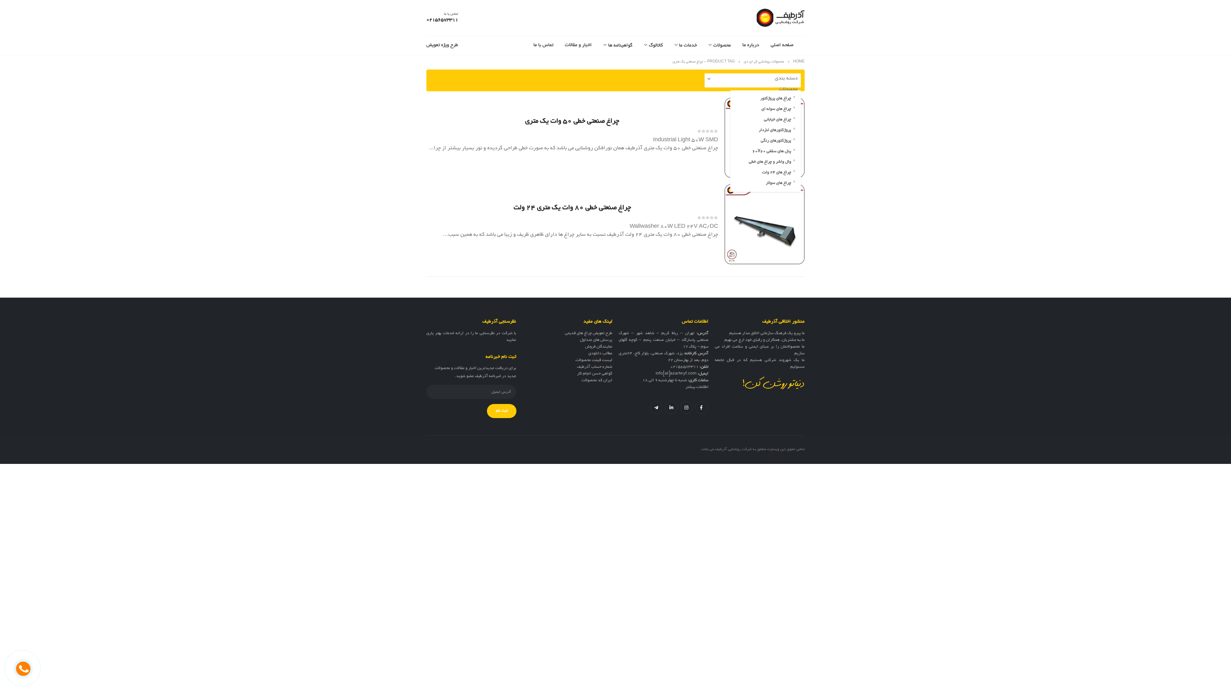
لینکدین (671, 407)
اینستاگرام (686, 407)
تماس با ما (543, 45)
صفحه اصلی (782, 45)
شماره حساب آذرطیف (594, 367)
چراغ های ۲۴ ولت (776, 172)
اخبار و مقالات (578, 45)
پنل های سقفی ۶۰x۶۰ (771, 151)
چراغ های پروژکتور (775, 98)
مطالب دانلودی (600, 353)
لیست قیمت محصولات (593, 360)
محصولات (722, 45)
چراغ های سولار (778, 183)
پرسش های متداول (596, 340)
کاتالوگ (656, 45)
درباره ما (750, 45)
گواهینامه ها (620, 45)
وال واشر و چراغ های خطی (770, 162)
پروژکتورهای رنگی (776, 141)
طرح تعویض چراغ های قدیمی (588, 333)
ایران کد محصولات (597, 380)
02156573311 (684, 367)
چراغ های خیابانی (777, 120)
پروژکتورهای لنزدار (775, 130)
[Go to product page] (764, 224)
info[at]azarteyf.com (676, 374)
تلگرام (656, 407)
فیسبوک (701, 407)
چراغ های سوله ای (776, 109)
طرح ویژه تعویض (442, 45)
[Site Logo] (781, 18)
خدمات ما (688, 45)
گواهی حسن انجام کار (594, 374)
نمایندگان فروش (598, 347)
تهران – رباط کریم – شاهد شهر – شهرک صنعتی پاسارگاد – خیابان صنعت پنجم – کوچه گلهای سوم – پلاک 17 (663, 340)
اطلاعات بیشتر (696, 387)
